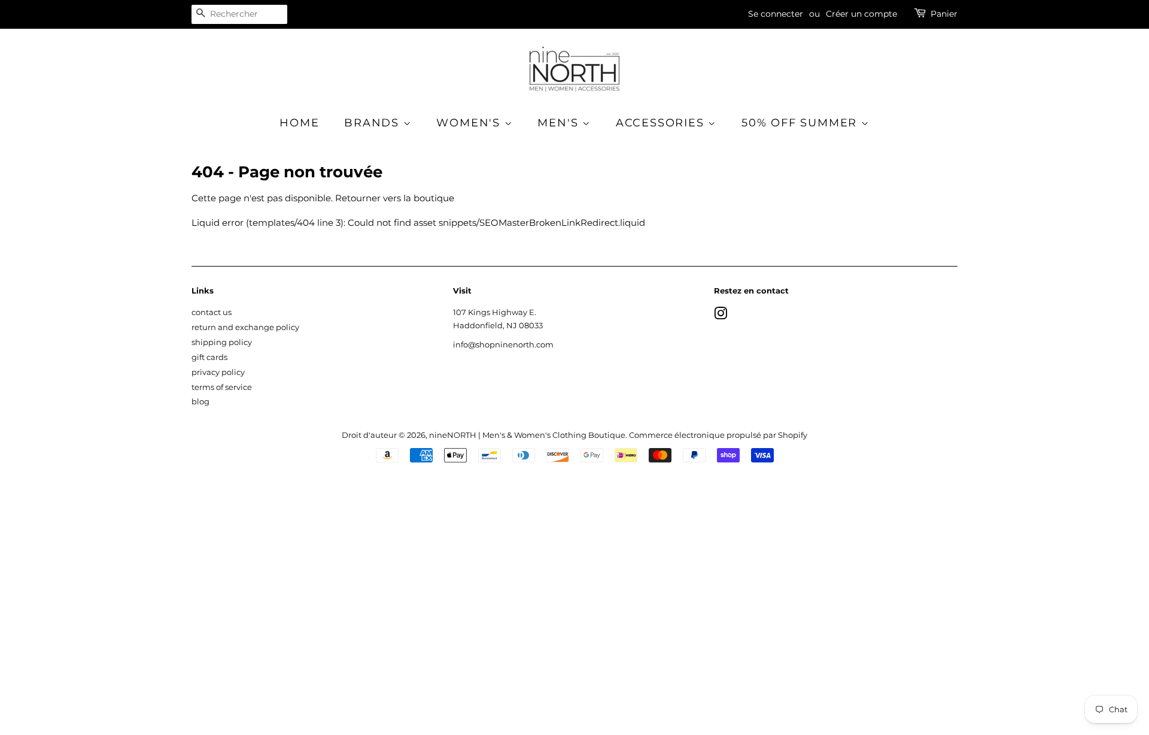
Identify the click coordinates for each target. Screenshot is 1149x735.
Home (299, 122)
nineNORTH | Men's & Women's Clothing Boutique (527, 435)
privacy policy (218, 372)
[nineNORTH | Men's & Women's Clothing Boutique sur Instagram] (720, 315)
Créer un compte (861, 13)
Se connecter (775, 13)
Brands (373, 122)
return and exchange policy (245, 327)
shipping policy (222, 342)
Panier (944, 13)
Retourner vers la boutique (394, 198)
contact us (212, 312)
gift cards (209, 357)
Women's (470, 122)
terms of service (222, 387)
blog (200, 401)
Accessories (662, 122)
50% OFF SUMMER (801, 122)
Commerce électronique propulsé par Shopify (718, 435)
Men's (559, 122)
